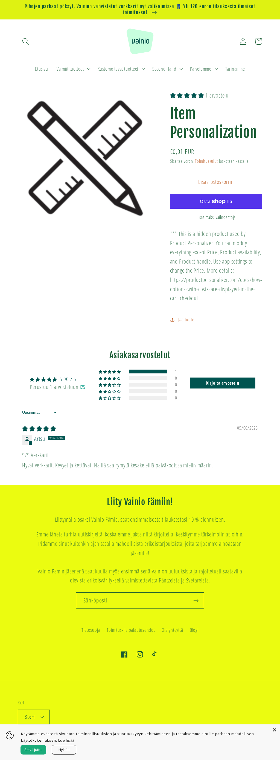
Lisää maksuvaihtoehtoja (216, 217)
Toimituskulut (206, 161)
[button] (25, 41)
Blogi (194, 630)
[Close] (274, 730)
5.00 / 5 (68, 379)
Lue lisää (66, 740)
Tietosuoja (90, 630)
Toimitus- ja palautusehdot (131, 630)
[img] (39, 428)
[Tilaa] (196, 600)
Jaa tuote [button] (186, 319)
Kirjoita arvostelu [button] (222, 383)
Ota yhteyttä (172, 630)
